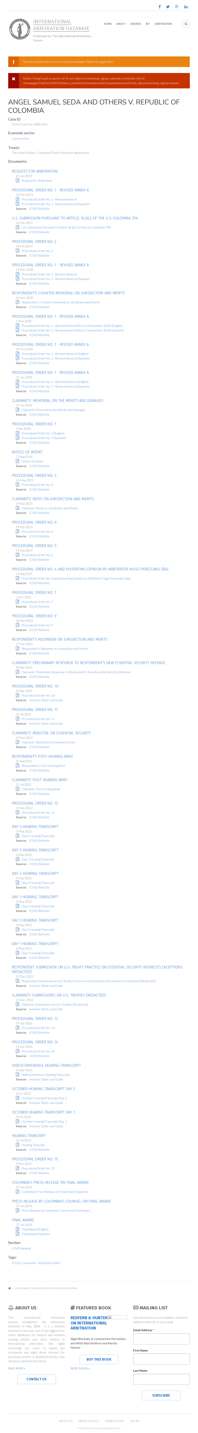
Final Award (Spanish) (36, 1234)
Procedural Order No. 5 (34, 545)
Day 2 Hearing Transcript (35, 920)
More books (79, 1368)
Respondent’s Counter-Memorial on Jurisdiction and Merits (68, 293)
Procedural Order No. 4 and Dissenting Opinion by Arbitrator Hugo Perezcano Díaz (90, 569)
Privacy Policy (89, 1421)
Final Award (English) (35, 1229)
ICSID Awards (21, 1248)
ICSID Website (39, 208)
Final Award (23, 1220)
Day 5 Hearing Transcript (35, 826)
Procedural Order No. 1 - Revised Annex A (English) (55, 353)
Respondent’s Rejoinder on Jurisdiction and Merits (60, 639)
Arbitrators (163, 24)
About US (66, 1421)
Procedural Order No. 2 (34, 241)
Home (108, 24)
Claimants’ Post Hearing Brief (39, 779)
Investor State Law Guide (46, 1079)
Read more (15, 1368)
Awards (135, 24)
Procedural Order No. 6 (34, 522)
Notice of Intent (27, 452)
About (120, 24)
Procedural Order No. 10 (35, 686)
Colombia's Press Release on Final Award (50, 1182)
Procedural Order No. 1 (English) (43, 433)
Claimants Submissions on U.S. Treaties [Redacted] (59, 995)
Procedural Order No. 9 (34, 616)
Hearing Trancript (29, 1135)
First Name (140, 1350)
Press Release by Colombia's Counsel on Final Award (61, 1201)
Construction (20, 138)
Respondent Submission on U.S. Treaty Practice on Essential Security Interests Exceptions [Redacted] (88, 981)
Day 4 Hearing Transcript (35, 873)
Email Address (143, 1330)
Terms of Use (114, 1421)
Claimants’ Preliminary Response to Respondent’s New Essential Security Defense (88, 662)
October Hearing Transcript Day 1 (43, 1112)
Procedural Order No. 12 (35, 803)
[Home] (19, 29)
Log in (134, 1421)
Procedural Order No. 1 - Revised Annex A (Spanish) (56, 204)
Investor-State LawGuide (46, 700)
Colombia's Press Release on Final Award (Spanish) (55, 1191)
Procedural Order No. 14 (35, 1042)
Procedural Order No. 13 (35, 1018)
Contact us (36, 1379)
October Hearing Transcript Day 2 (43, 1088)
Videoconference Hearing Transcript (46, 1065)
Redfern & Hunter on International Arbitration (89, 1323)
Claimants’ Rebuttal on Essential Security (51, 733)
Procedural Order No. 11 (35, 709)
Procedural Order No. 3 (34, 475)
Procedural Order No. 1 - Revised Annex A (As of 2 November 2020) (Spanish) (73, 330)
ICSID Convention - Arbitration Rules (36, 1263)
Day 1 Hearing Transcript (35, 943)
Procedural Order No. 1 (34, 424)
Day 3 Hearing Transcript (35, 897)
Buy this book (99, 1359)
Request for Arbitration (35, 171)
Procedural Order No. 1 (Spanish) (44, 438)
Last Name (140, 1370)
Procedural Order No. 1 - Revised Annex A (50, 190)
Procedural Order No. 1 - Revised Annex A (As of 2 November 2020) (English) (72, 325)
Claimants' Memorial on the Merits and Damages (57, 400)
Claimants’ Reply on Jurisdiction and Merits (53, 498)
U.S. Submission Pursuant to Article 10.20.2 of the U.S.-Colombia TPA (75, 218)
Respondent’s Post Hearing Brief (42, 756)
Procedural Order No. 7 (34, 592)
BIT (148, 24)
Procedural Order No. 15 (35, 1159)
